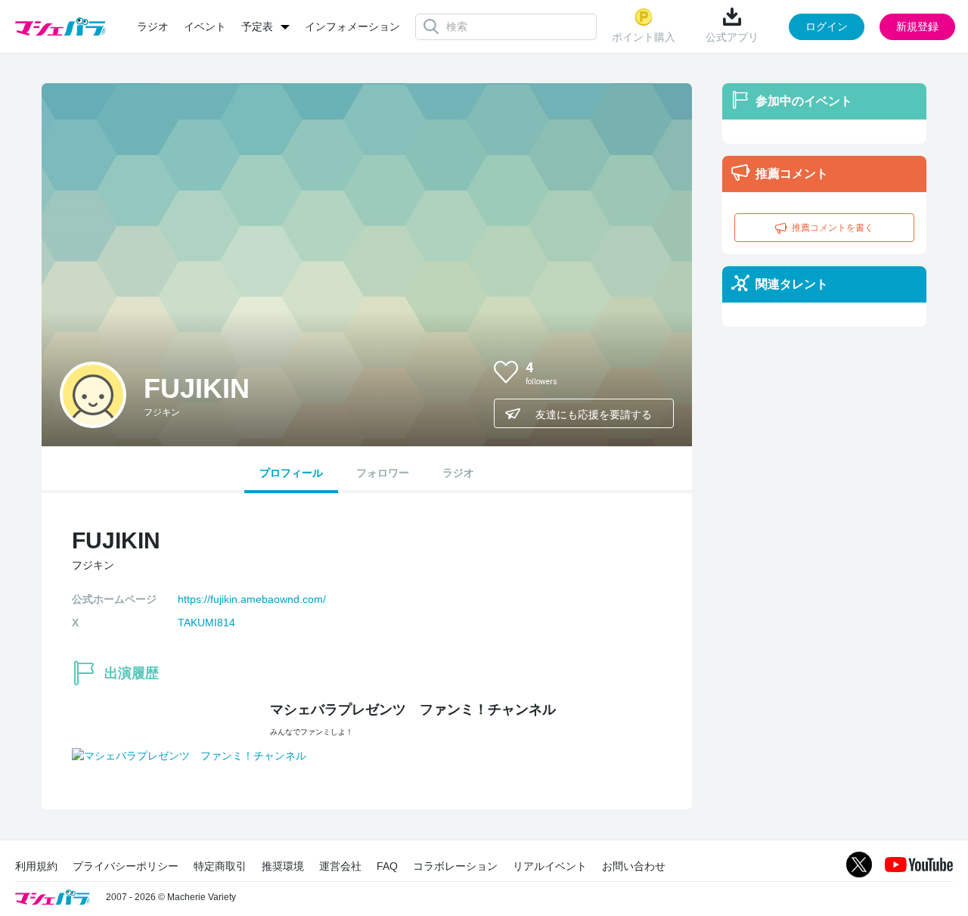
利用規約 (36, 866)
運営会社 (340, 866)
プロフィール (291, 473)
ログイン (826, 26)
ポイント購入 (643, 37)
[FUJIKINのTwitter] (650, 371)
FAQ (387, 866)
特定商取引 (220, 866)
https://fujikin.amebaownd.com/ (252, 599)
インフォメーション (352, 26)
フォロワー (382, 473)
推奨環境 (283, 866)
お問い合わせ (634, 866)
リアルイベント (550, 866)
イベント (205, 26)
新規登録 (917, 26)
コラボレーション (455, 866)
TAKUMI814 (206, 622)
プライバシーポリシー (125, 866)
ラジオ (153, 26)
